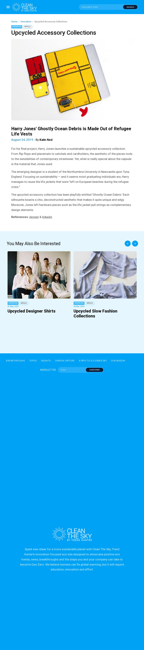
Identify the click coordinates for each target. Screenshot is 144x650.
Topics (33, 360)
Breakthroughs (15, 360)
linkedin (47, 217)
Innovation (26, 21)
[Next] (135, 244)
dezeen (34, 217)
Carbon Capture (65, 360)
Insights (46, 360)
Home (14, 21)
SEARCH (130, 7)
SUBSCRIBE (94, 370)
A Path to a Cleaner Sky (93, 360)
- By (32, 139)
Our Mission (118, 360)
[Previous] (128, 244)
